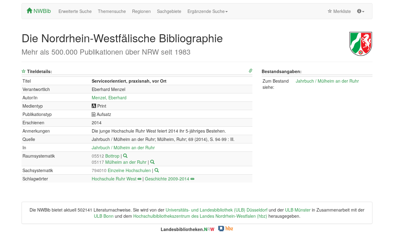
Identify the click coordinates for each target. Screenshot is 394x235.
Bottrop (106, 156)
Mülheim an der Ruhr (120, 162)
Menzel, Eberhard (109, 97)
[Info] (361, 11)
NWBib (41, 10)
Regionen (141, 11)
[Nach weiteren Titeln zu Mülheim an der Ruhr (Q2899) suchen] (152, 162)
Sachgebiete (169, 11)
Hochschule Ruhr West (114, 178)
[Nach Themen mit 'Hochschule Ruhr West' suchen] (139, 178)
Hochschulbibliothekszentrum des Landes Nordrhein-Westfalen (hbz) (200, 216)
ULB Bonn (104, 216)
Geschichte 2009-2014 (167, 178)
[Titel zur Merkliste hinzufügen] (24, 71)
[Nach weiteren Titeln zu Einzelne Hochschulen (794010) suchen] (157, 170)
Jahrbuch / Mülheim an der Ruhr (123, 147)
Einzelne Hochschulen (122, 170)
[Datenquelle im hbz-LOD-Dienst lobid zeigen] (250, 70)
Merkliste (341, 11)
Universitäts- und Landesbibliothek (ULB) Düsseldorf (216, 210)
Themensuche (112, 11)
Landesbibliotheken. (187, 229)
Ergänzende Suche (206, 11)
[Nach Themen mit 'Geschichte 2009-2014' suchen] (192, 178)
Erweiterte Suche (75, 11)
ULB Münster (298, 210)
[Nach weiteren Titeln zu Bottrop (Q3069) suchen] (125, 156)
